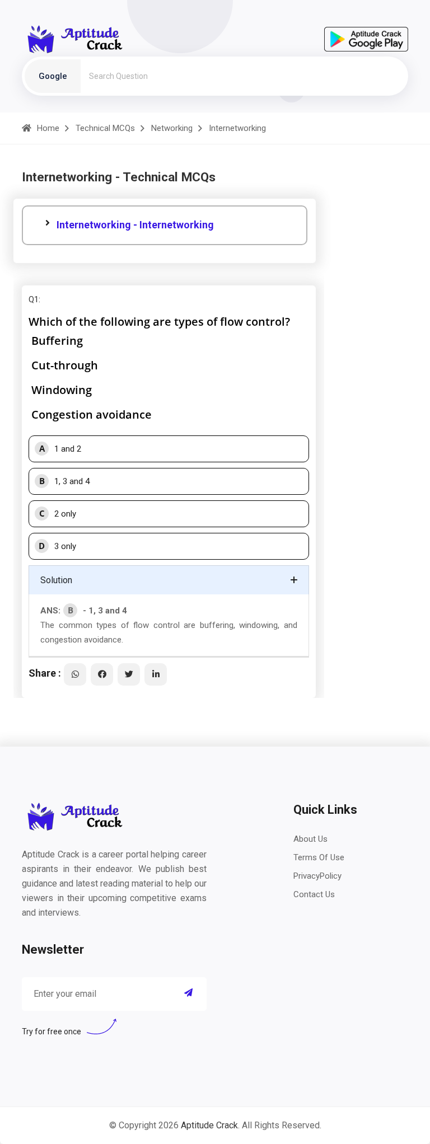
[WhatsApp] (75, 674)
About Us (310, 839)
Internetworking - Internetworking (135, 225)
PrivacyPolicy (317, 876)
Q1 (34, 299)
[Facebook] (102, 674)
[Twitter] (129, 674)
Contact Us (314, 894)
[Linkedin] (155, 674)
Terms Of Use (318, 857)
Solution (56, 580)
